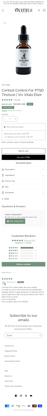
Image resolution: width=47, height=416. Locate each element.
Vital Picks (9, 381)
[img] (7, 279)
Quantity (5, 114)
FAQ (6, 371)
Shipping (4, 110)
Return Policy (10, 356)
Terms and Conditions (13, 386)
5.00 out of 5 (29, 240)
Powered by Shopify (28, 410)
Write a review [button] (23, 264)
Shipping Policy (11, 351)
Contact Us (9, 346)
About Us (8, 376)
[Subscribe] (39, 335)
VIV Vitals (20, 410)
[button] (2, 10)
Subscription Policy (12, 361)
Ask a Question (16, 221)
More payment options (23, 163)
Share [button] (6, 199)
